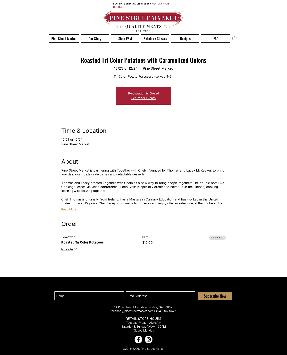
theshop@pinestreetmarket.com (132, 311)
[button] (234, 38)
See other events (143, 98)
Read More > (69, 209)
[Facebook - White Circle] (138, 339)
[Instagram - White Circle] (148, 339)
